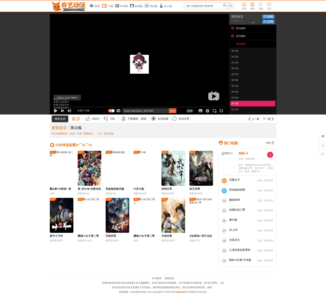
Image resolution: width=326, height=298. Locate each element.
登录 (244, 6)
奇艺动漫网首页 (59, 133)
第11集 (234, 109)
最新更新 (169, 278)
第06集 (234, 80)
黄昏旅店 (237, 16)
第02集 (234, 56)
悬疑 (111, 133)
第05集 (234, 74)
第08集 (234, 92)
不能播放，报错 (133, 118)
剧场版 (139, 6)
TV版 (110, 6)
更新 (261, 6)
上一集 (253, 119)
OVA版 (124, 6)
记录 (269, 6)
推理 (106, 133)
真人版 (168, 6)
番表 (252, 6)
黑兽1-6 (243, 153)
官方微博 (156, 278)
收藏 (268, 16)
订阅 (268, 21)
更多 (270, 143)
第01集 (234, 51)
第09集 (234, 97)
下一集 (268, 119)
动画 (72, 133)
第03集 (234, 62)
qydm (180, 292)
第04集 (234, 68)
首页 (97, 6)
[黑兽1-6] (229, 162)
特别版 (154, 6)
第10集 (234, 103)
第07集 (234, 86)
